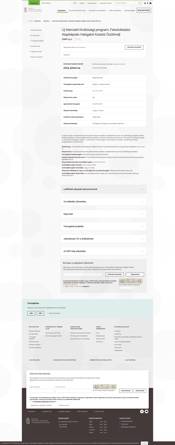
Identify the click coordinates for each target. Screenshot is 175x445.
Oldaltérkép (31, 411)
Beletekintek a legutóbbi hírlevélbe (41, 405)
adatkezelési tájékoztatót (72, 399)
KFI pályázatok (35, 35)
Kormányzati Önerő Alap (77, 10)
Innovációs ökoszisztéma (97, 10)
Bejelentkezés (144, 10)
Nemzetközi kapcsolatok (101, 360)
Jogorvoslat (117, 347)
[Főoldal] (35, 9)
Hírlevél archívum (64, 405)
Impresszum (124, 424)
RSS (75, 3)
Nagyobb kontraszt (105, 3)
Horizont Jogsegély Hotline (54, 336)
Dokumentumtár (35, 46)
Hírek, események (115, 10)
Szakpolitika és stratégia (65, 360)
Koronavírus (99, 341)
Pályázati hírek (100, 339)
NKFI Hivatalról (46, 3)
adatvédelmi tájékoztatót (70, 284)
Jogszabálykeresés (126, 421)
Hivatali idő (117, 334)
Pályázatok (61, 10)
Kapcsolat (117, 331)
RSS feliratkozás (83, 411)
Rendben (144, 443)
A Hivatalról (34, 360)
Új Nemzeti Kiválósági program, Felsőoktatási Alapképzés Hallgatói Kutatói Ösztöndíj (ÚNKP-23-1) (76, 21)
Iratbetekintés (118, 350)
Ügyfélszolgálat (129, 10)
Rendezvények (100, 336)
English (82, 3)
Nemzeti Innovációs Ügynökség (80, 339)
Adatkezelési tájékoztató (128, 427)
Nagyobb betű (47, 411)
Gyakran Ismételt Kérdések (122, 341)
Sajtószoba (131, 360)
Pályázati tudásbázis (37, 57)
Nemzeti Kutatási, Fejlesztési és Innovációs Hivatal (38, 425)
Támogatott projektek (37, 41)
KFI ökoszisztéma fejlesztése (79, 336)
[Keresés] (140, 3)
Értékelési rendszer (36, 51)
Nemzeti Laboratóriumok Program (81, 333)
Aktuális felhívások (36, 30)
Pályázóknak (34, 3)
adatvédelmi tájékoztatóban (83, 443)
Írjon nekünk (117, 344)
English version (99, 411)
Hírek (97, 333)
